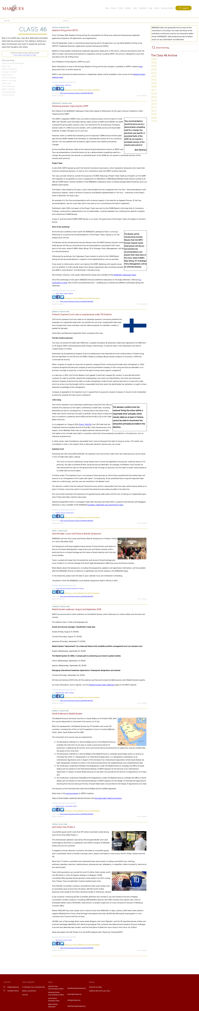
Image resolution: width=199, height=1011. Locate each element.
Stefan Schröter (8, 89)
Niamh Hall (6, 83)
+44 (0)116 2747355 (13, 991)
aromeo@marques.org (74, 994)
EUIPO (70, 940)
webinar (71, 693)
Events (121, 8)
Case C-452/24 (85, 424)
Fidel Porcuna (7, 75)
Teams (135, 8)
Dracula (62, 513)
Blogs (150, 8)
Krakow (81, 588)
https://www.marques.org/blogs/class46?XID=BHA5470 (76, 814)
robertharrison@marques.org (76, 1006)
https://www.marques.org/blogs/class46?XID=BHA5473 (76, 521)
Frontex (65, 940)
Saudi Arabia (69, 806)
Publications (143, 8)
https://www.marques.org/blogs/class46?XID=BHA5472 (76, 596)
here (140, 66)
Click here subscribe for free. (24, 55)
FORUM (70, 294)
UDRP (57, 294)
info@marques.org (13, 987)
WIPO (61, 294)
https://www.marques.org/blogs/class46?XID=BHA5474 (76, 301)
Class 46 (7, 21)
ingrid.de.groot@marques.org (76, 988)
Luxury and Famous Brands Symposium (67, 588)
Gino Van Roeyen (9, 77)
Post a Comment (142, 96)
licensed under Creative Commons (108, 798)
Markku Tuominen (9, 80)
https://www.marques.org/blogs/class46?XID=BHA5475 (76, 93)
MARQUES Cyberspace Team (125, 275)
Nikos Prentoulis (8, 86)
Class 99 (65, 21)
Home (107, 8)
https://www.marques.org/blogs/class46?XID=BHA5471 (76, 701)
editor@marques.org (73, 1000)
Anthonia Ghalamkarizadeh (13, 63)
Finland (58, 513)
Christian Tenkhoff (9, 72)
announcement (72, 793)
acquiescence (70, 513)
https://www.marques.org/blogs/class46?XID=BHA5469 (76, 948)
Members (128, 8)
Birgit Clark (6, 66)
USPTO (67, 85)
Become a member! (167, 8)
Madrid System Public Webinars (101, 684)
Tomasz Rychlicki (9, 92)
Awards (156, 8)
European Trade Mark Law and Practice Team (105, 504)
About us (114, 8)
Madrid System (60, 85)
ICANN (66, 294)
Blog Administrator (9, 69)
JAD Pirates (59, 940)
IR (70, 85)
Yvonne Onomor (8, 95)
